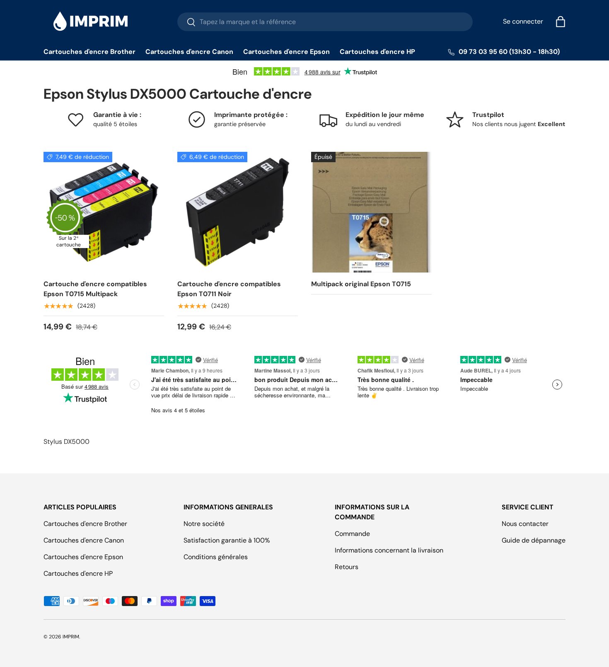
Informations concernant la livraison (389, 550)
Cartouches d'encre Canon (189, 51)
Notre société (204, 523)
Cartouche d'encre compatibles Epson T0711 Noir (229, 289)
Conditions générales (216, 557)
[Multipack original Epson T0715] (371, 212)
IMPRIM (71, 636)
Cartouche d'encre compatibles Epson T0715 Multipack (95, 289)
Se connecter (523, 21)
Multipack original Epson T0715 (361, 284)
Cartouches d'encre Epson (286, 51)
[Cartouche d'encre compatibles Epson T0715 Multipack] (104, 212)
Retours (346, 566)
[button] (560, 21)
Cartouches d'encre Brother (89, 51)
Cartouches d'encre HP (377, 51)
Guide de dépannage (534, 540)
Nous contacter (525, 523)
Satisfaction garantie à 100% (227, 540)
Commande (352, 533)
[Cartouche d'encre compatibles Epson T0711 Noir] (237, 212)
